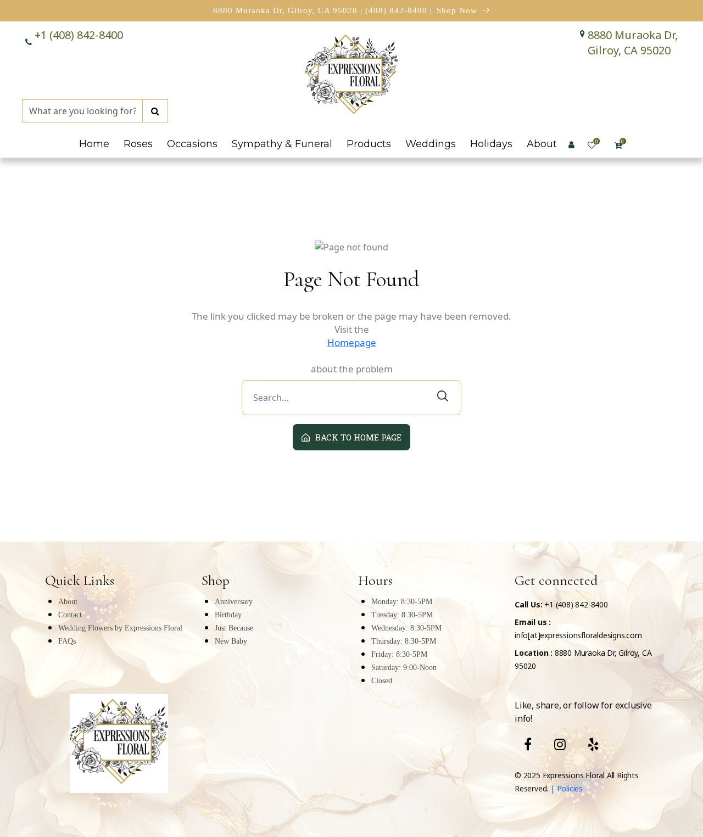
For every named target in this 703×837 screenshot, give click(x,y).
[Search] (155, 110)
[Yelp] (593, 744)
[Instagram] (559, 744)
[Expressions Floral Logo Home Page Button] (351, 76)
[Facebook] (528, 744)
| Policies (565, 788)
